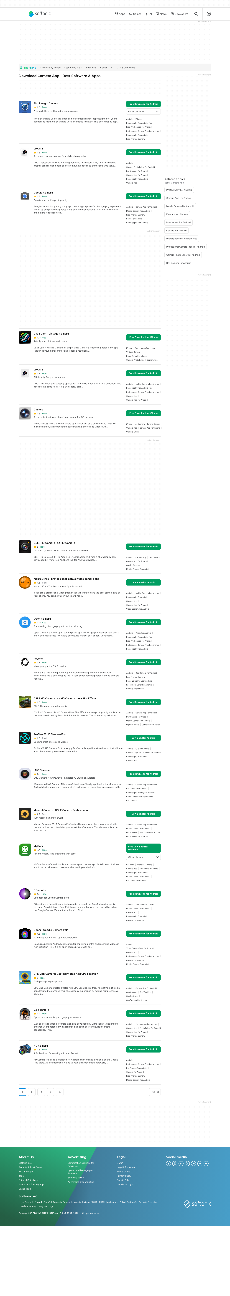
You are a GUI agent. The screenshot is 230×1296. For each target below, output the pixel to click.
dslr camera (154, 557)
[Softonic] (40, 14)
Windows (130, 865)
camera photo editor (135, 360)
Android (129, 119)
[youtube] (199, 1163)
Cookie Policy (124, 1180)
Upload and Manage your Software (81, 1172)
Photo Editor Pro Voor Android (139, 681)
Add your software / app (31, 1184)
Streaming (91, 67)
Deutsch (29, 1202)
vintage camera (133, 352)
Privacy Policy (124, 1175)
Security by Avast (73, 67)
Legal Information (126, 1167)
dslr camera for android (137, 171)
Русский (142, 1202)
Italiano (85, 1202)
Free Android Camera (135, 139)
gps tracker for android (136, 1000)
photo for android (134, 219)
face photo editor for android (139, 685)
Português (132, 1202)
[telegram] (206, 1163)
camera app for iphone (145, 348)
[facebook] (168, 1163)
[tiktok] (181, 1163)
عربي (21, 1202)
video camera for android (137, 609)
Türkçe (32, 1206)
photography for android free (139, 123)
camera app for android (137, 175)
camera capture (133, 752)
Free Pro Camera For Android (138, 127)
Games (137, 13)
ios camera (140, 424)
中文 (51, 1206)
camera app (131, 183)
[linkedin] (193, 1163)
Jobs (21, 1175)
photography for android (137, 135)
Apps (122, 13)
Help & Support (26, 1171)
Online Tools (25, 1188)
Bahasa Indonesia (72, 1202)
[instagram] (174, 1163)
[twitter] (187, 1163)
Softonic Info (25, 1163)
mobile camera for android (138, 211)
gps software (132, 996)
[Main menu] (21, 14)
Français (57, 1202)
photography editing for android (140, 792)
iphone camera (154, 424)
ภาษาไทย (23, 1206)
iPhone (138, 119)
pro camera (131, 800)
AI (150, 13)
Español (48, 1202)
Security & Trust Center (30, 1167)
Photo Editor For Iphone (136, 356)
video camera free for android (139, 948)
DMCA (120, 1163)
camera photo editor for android (140, 167)
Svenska (152, 1202)
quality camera (133, 565)
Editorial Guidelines (28, 1180)
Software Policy (76, 1177)
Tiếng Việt (42, 1206)
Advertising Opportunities (81, 1182)
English (39, 1202)
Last (153, 1092)
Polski (122, 1202)
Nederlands (112, 1202)
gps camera (131, 992)
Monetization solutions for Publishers (81, 1164)
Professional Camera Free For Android (142, 131)
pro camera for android (136, 788)
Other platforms (136, 111)
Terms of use (123, 1171)
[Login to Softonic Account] (209, 14)
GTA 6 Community (126, 67)
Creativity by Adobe (50, 67)
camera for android (152, 752)
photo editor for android (150, 1028)
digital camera (132, 724)
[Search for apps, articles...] (196, 14)
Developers (181, 13)
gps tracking (145, 992)
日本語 (94, 1202)
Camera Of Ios (132, 432)
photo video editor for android (139, 796)
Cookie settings (125, 1184)
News (163, 13)
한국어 (102, 1202)
